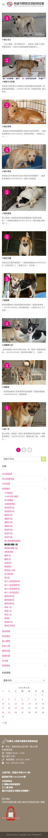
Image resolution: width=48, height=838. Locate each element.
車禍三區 (8, 611)
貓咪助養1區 (9, 596)
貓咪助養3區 (9, 603)
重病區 (7, 618)
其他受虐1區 (9, 508)
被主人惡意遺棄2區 (12, 585)
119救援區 (8, 493)
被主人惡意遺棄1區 (12, 581)
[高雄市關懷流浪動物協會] (25, 4)
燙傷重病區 (8, 552)
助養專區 (6, 488)
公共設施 (6, 483)
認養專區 (6, 665)
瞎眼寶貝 (8, 566)
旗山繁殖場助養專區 (12, 541)
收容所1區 (8, 530)
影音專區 (6, 636)
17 (3, 708)
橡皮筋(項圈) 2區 (11, 548)
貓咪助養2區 (9, 600)
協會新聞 (6, 631)
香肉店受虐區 (9, 626)
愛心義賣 (6, 641)
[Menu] (3, 4)
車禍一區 (8, 607)
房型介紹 (6, 646)
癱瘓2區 (7, 559)
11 (9, 704)
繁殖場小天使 (9, 570)
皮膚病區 (8, 563)
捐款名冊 (6, 651)
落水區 (7, 578)
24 (3, 712)
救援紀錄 (6, 656)
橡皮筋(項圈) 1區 (11, 544)
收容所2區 (8, 533)
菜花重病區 (8, 574)
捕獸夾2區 (8, 519)
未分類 (5, 660)
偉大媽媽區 (8, 500)
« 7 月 (4, 723)
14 (29, 704)
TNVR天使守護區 (11, 496)
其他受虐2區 (9, 511)
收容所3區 (8, 537)
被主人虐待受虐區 (11, 592)
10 (3, 704)
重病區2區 (8, 622)
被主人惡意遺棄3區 (12, 589)
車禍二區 (8, 614)
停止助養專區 (8, 479)
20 (23, 708)
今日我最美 (7, 474)
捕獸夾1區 (8, 515)
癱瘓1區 (7, 555)
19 (16, 708)
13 (23, 704)
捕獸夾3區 (8, 522)
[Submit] (43, 459)
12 (16, 704)
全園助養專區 (9, 504)
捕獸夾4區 (8, 526)
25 (9, 712)
